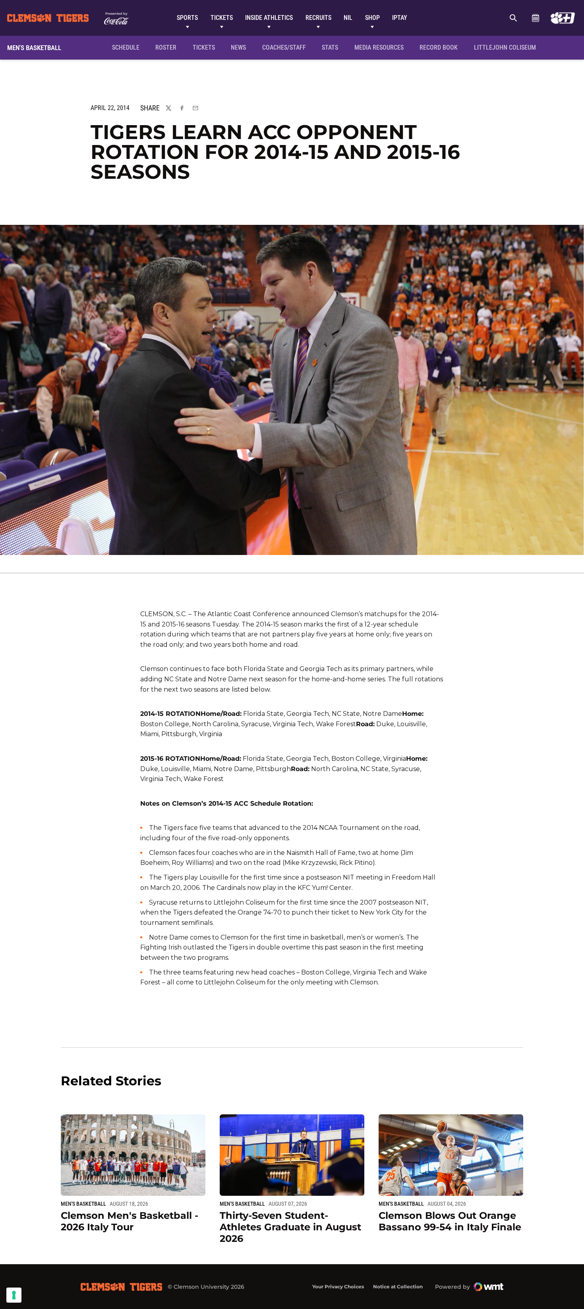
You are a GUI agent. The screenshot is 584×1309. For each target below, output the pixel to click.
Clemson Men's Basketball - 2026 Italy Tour (129, 1221)
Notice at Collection (398, 1287)
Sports (187, 17)
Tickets (222, 17)
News (238, 47)
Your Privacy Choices (338, 1287)
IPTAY (399, 17)
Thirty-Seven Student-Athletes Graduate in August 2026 (290, 1227)
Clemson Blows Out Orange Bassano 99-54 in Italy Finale (450, 1221)
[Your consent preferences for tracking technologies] (13, 1295)
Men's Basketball (83, 1204)
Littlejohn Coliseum (507, 47)
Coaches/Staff (284, 47)
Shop (372, 17)
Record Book (439, 47)
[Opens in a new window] (563, 18)
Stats (330, 47)
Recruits (318, 17)
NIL (348, 17)
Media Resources (379, 47)
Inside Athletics (269, 17)
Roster (165, 47)
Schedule (535, 18)
